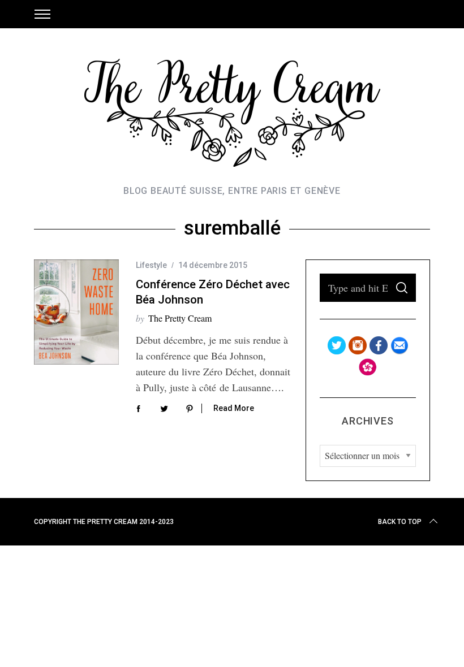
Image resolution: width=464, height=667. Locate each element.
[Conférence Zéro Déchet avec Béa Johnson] (76, 312)
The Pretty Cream (180, 318)
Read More (233, 408)
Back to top (400, 522)
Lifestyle (151, 265)
